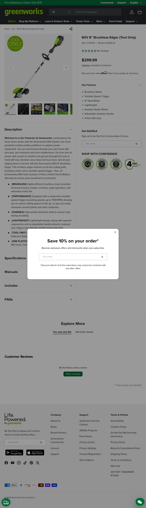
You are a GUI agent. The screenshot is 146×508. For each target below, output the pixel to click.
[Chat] (140, 502)
